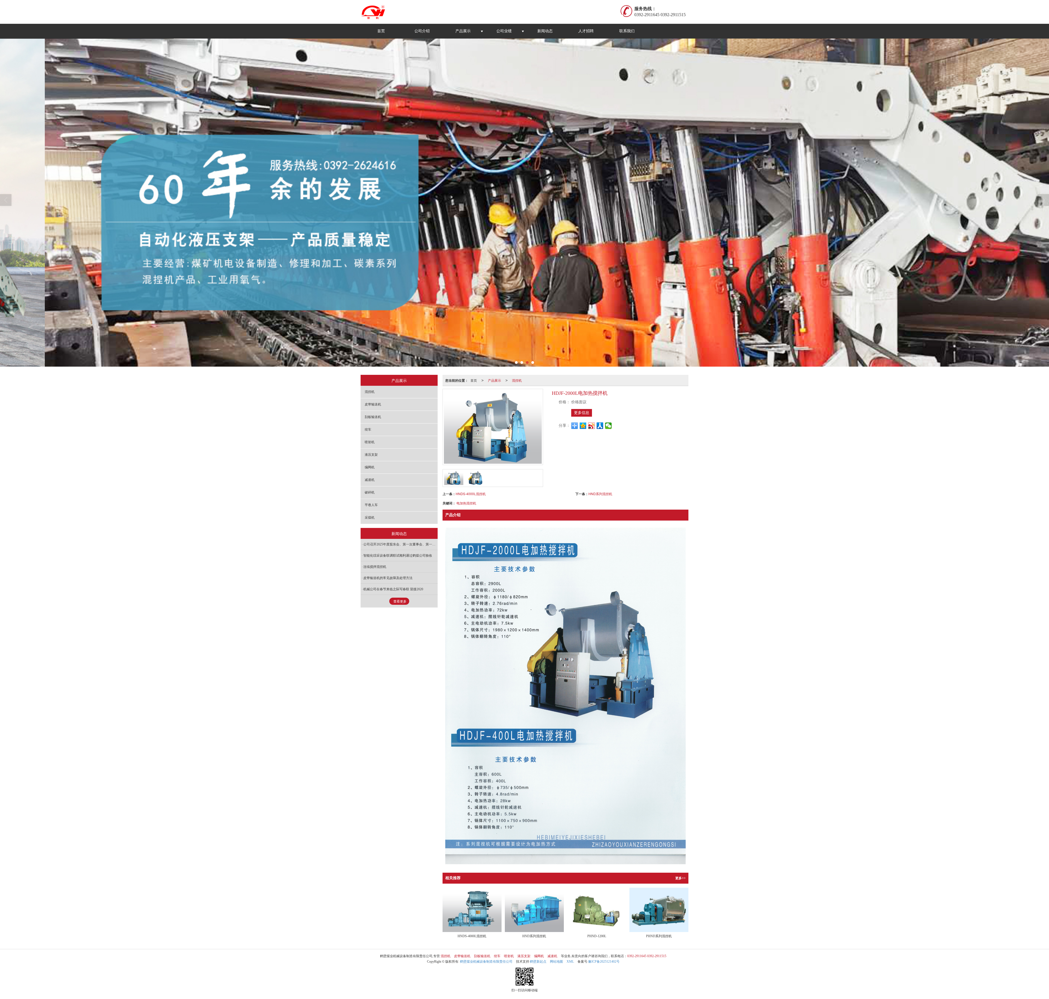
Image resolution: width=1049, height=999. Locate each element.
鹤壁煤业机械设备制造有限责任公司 (486, 961)
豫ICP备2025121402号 (604, 961)
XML (570, 961)
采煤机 (370, 517)
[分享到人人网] (600, 425)
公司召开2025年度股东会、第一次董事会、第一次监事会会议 (400, 544)
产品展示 (463, 31)
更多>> (680, 878)
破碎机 (370, 492)
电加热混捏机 (466, 503)
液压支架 (371, 455)
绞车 (368, 429)
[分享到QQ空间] (583, 425)
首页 (381, 31)
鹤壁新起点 (538, 961)
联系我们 (627, 31)
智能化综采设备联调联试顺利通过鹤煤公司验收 (397, 555)
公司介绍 (422, 31)
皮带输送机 (373, 404)
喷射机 (370, 442)
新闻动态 (545, 31)
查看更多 (399, 601)
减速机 (370, 480)
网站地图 (556, 961)
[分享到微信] (608, 425)
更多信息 (581, 413)
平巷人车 (371, 505)
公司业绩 (504, 31)
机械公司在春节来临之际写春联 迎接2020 (393, 589)
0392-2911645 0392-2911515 (646, 956)
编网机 (370, 467)
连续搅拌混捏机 (374, 567)
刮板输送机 (373, 417)
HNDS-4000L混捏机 (471, 493)
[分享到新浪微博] (591, 425)
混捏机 (517, 380)
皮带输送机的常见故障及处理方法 (387, 578)
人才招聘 (586, 31)
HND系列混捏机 (600, 493)
